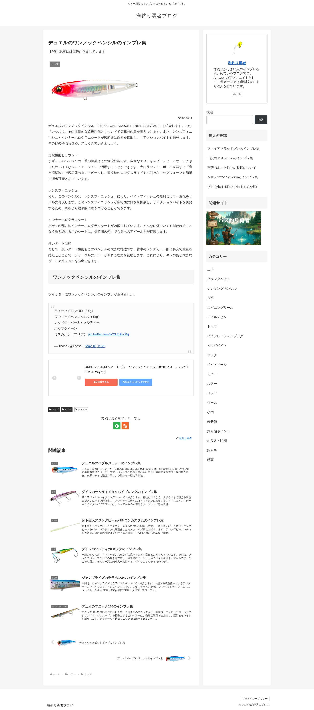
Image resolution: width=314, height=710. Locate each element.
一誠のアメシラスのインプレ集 (230, 158)
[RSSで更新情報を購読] (125, 425)
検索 (209, 112)
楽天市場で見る (101, 382)
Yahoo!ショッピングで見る (135, 382)
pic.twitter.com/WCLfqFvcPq (108, 334)
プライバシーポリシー (255, 698)
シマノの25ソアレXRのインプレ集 (232, 177)
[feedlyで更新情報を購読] (116, 425)
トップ (55, 409)
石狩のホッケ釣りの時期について (231, 168)
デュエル (82, 409)
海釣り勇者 (237, 63)
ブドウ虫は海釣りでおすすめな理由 (233, 187)
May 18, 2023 (95, 346)
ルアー (68, 409)
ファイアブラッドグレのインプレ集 (233, 148)
